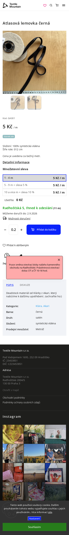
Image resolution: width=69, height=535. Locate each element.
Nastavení (34, 518)
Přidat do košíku (46, 229)
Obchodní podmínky (14, 397)
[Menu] (63, 5)
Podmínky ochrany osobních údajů (21, 402)
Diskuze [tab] (25, 285)
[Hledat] (51, 5)
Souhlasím (34, 527)
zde (50, 512)
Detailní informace (16, 162)
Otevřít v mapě (11, 390)
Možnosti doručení (19, 218)
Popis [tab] (10, 285)
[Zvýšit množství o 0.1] (21, 229)
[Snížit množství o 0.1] (5, 229)
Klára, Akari (42, 306)
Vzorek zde (9, 136)
